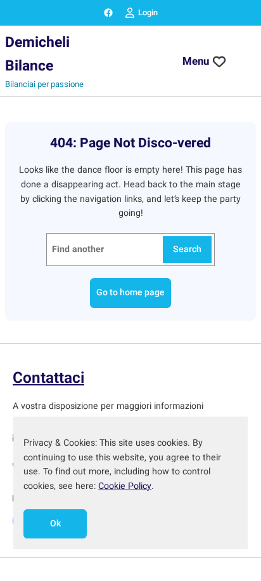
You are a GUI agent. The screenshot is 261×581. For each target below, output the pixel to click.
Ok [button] (55, 523)
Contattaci (48, 377)
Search (187, 249)
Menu (195, 61)
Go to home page (130, 292)
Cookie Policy (124, 486)
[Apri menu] (242, 61)
